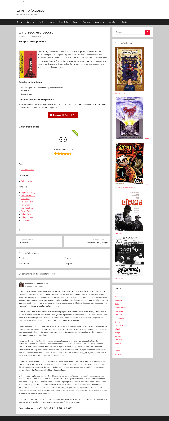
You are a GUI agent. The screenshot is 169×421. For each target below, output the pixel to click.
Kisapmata (69, 263)
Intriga (117, 333)
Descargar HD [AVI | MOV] (63, 115)
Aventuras (113, 22)
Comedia (30, 22)
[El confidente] (130, 231)
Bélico (117, 304)
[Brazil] (130, 139)
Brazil (21, 258)
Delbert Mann (26, 181)
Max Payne (24, 263)
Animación (119, 297)
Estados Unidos (27, 170)
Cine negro (119, 311)
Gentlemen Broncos (122, 93)
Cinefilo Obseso (30, 10)
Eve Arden (25, 199)
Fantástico (126, 22)
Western (118, 354)
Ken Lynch (25, 205)
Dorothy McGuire (28, 196)
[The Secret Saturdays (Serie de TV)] (130, 184)
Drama (19, 22)
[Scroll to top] (165, 417)
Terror (75, 22)
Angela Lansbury (28, 192)
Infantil (117, 329)
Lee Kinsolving (27, 208)
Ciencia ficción (120, 308)
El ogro (67, 258)
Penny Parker (26, 211)
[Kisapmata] (129, 276)
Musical (118, 336)
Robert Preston (27, 217)
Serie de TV (63, 22)
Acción (51, 22)
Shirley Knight (27, 220)
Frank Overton (27, 202)
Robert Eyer (26, 214)
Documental (99, 22)
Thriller (41, 22)
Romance (86, 22)
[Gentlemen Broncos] (129, 90)
